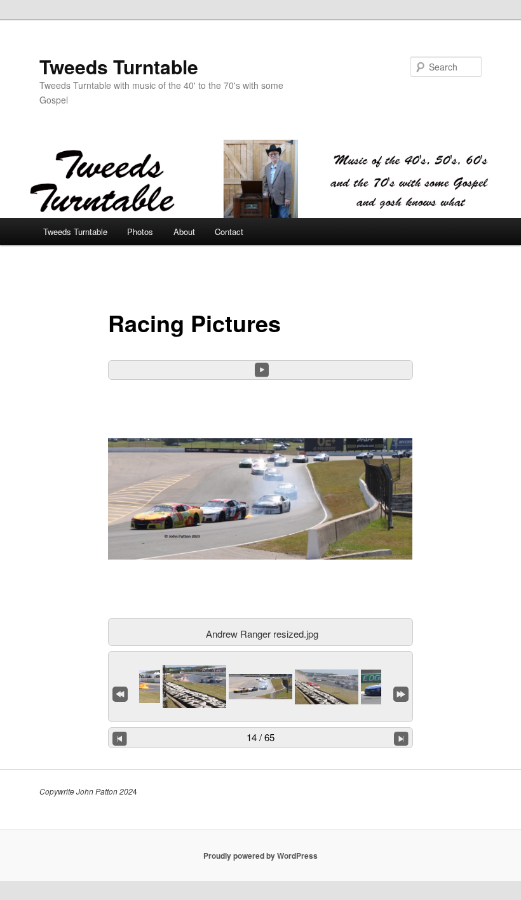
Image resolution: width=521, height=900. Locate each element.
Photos (140, 231)
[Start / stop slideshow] (262, 370)
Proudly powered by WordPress (260, 855)
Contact (229, 231)
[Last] (401, 691)
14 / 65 (260, 737)
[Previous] (119, 738)
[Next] (401, 738)
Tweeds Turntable (118, 66)
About (184, 231)
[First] (120, 691)
